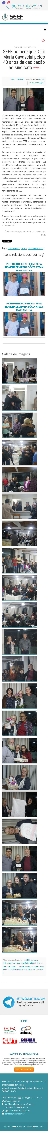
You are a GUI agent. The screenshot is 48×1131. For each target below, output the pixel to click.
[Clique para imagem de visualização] (23, 99)
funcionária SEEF (36, 248)
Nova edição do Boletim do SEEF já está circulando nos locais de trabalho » (23, 970)
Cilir (24, 248)
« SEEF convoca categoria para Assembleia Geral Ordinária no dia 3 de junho (23, 963)
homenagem (14, 248)
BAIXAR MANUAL (24, 1070)
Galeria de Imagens (36, 83)
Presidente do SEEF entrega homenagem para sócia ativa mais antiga (24, 267)
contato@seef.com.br (14, 1114)
